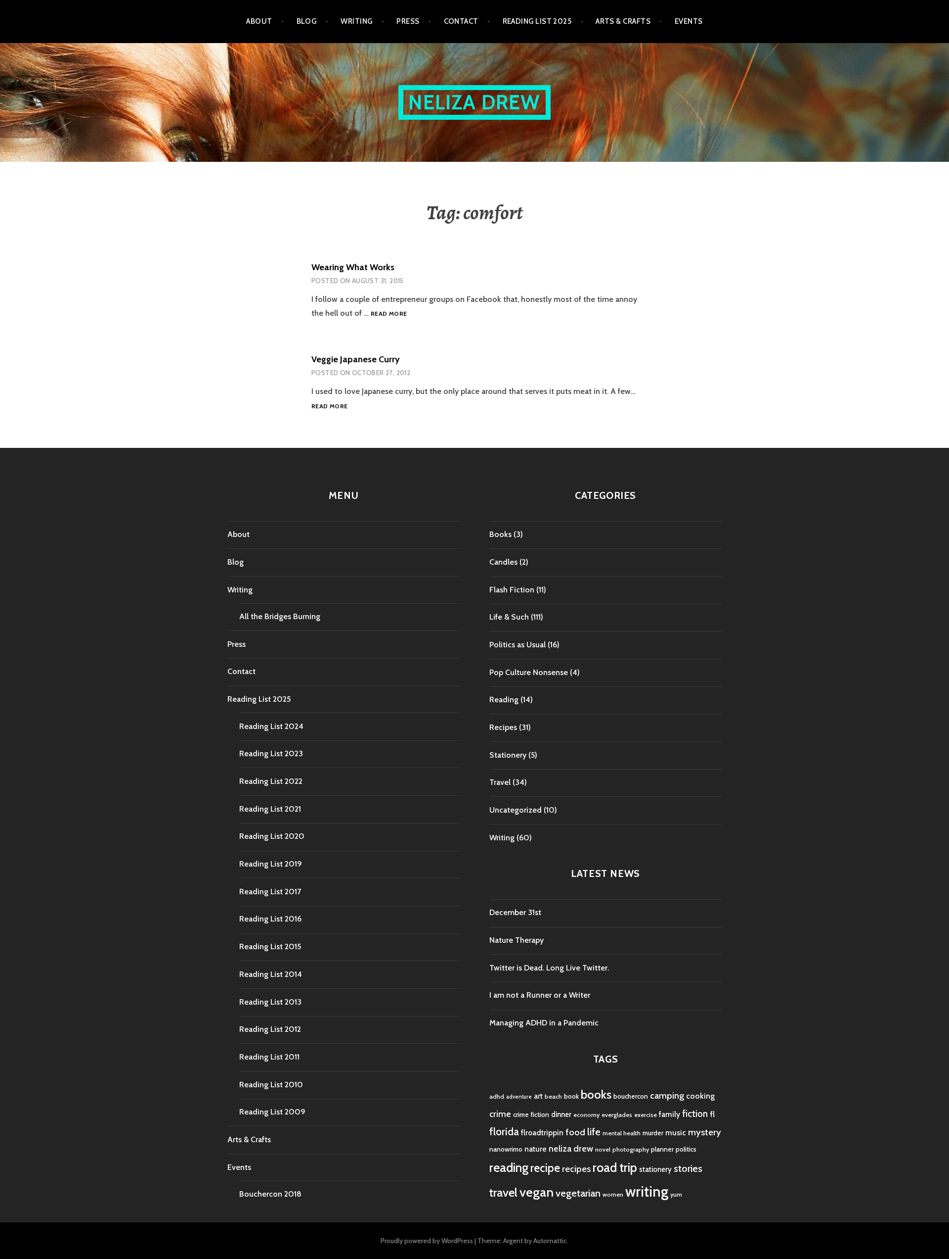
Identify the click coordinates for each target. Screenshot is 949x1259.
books (596, 1094)
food (575, 1132)
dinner (561, 1114)
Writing (356, 21)
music (675, 1132)
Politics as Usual (517, 644)
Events (689, 21)
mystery (704, 1132)
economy (586, 1114)
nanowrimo (505, 1149)
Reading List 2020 (271, 836)
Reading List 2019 (270, 864)
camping (667, 1095)
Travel (500, 782)
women (613, 1194)
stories (688, 1168)
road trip (615, 1167)
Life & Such (509, 617)
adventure (519, 1097)
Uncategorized (515, 810)
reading (508, 1167)
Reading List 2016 (270, 918)
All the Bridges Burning (279, 616)
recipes (576, 1168)
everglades (617, 1114)
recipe (545, 1168)
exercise (645, 1114)
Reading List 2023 (271, 753)
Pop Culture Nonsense (528, 672)
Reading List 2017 (270, 891)
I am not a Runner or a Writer (539, 995)
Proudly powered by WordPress (427, 1240)
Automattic (550, 1240)
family (669, 1114)
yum (676, 1194)
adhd (496, 1096)
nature (535, 1149)
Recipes (503, 727)
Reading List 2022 (270, 781)
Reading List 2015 (270, 946)
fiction (695, 1113)
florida (504, 1131)
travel (503, 1192)
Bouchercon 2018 (270, 1194)
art (538, 1096)
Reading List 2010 (271, 1084)
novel (602, 1149)
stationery (655, 1169)
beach (553, 1096)
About (259, 21)
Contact (461, 21)
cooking (700, 1096)
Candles (503, 562)
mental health (622, 1133)
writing (646, 1191)
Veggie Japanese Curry (355, 359)
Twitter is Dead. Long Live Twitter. (549, 967)
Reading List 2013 (270, 1002)
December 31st (515, 912)
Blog (307, 21)
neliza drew (571, 1148)
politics (686, 1149)
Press (407, 21)
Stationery (507, 755)
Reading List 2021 (270, 809)
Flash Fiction (511, 589)
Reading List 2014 (270, 974)
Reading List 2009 (272, 1111)
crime (500, 1114)
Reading (503, 699)
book (571, 1096)
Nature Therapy (516, 940)
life (594, 1132)
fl (712, 1114)
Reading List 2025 (537, 21)
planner (662, 1149)
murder (653, 1133)
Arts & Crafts (623, 21)
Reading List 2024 (271, 726)
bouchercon (630, 1096)
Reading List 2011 (269, 1057)
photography (630, 1149)
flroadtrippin (542, 1132)
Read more (389, 314)
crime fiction (531, 1114)
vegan (536, 1192)
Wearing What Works (352, 267)
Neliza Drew (474, 102)
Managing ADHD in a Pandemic (544, 1022)
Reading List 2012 (270, 1029)
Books (500, 534)
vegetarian (578, 1193)
